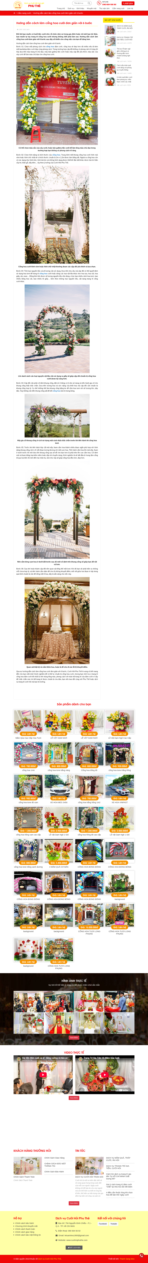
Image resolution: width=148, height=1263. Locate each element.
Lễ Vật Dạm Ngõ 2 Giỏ (59, 835)
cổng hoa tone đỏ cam (28, 802)
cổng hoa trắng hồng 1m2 (89, 802)
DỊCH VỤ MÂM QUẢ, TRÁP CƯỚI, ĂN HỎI (118, 1159)
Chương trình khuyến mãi (26, 1226)
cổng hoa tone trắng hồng (120, 770)
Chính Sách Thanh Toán (24, 1177)
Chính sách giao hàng (24, 1232)
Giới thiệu (80, 8)
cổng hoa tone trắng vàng (59, 770)
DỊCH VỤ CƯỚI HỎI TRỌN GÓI (89, 1177)
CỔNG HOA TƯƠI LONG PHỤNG (89, 932)
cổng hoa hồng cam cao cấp (28, 835)
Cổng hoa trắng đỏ (89, 770)
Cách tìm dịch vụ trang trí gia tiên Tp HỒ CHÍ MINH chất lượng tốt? (118, 1176)
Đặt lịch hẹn (74, 1247)
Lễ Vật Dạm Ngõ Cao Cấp (119, 738)
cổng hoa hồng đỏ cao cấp (89, 835)
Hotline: (109, 3)
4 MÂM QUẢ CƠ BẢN (58, 867)
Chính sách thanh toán (25, 1229)
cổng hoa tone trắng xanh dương (28, 867)
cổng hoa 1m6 (28, 770)
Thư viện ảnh (104, 8)
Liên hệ (130, 8)
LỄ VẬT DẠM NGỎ (58, 738)
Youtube (114, 1224)
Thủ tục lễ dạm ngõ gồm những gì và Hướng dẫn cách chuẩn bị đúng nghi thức (123, 53)
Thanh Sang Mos (127, 1259)
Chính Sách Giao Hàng (54, 1158)
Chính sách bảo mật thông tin (28, 1235)
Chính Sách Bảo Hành (54, 1172)
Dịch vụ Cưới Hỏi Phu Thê (49, 1259)
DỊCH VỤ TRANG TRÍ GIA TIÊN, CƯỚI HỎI (117, 1167)
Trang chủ (61, 8)
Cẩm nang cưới (118, 8)
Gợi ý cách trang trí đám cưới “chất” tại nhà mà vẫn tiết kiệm (119, 1185)
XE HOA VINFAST (120, 802)
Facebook (103, 1224)
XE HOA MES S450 (58, 802)
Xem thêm (74, 1037)
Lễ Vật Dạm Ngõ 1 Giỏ (119, 835)
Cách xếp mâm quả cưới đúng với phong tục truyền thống (124, 67)
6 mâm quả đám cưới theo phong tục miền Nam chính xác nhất (124, 79)
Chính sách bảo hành (24, 1223)
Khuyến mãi (91, 8)
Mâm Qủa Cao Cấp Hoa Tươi (28, 738)
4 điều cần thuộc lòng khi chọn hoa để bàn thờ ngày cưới (119, 1193)
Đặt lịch (129, 3)
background (120, 899)
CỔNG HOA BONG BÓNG (89, 867)
